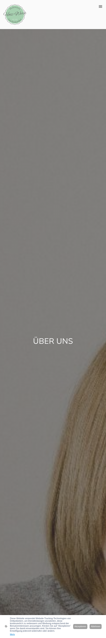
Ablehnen (95, 626)
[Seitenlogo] (14, 14)
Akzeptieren (80, 626)
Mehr (12, 634)
